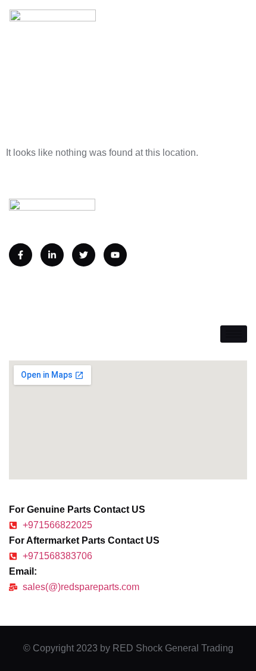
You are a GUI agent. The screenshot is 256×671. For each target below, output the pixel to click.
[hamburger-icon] (233, 334)
